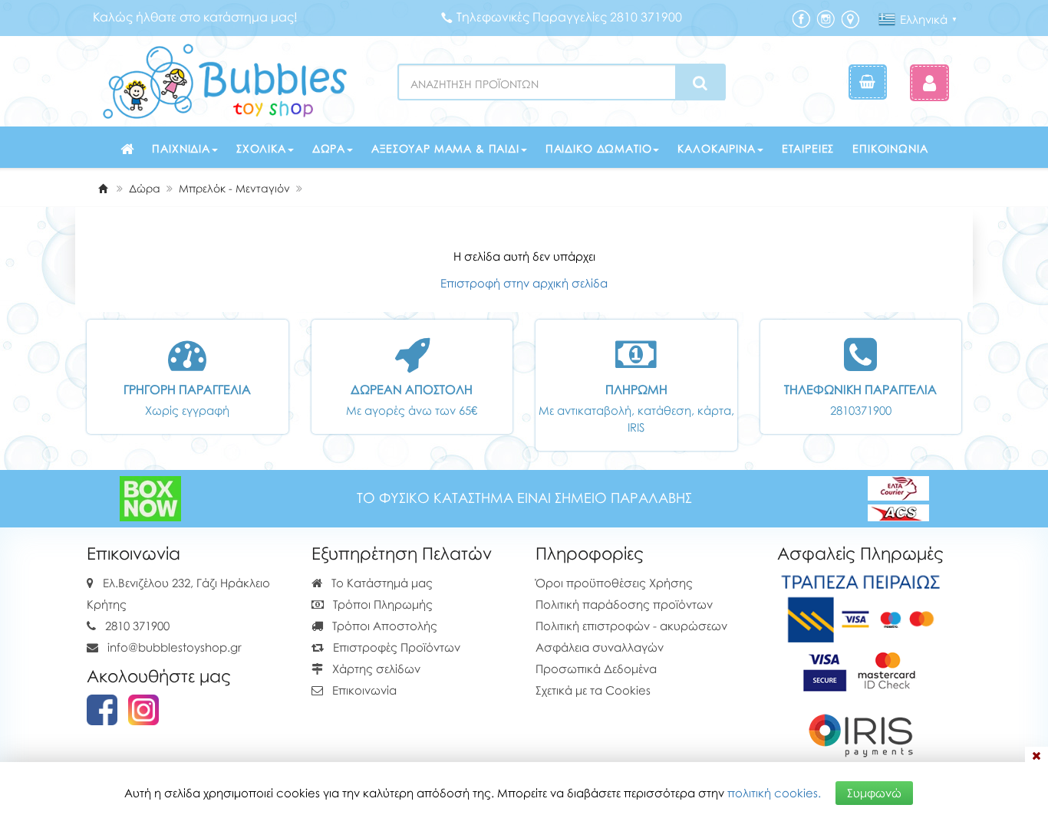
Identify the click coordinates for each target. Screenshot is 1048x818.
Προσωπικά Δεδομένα (596, 668)
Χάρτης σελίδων (374, 668)
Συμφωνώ (874, 793)
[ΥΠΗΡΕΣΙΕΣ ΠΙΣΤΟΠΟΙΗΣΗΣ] (860, 669)
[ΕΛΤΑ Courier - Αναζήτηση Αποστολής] (898, 497)
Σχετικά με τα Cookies (593, 690)
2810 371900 (137, 625)
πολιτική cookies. (774, 793)
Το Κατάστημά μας (380, 583)
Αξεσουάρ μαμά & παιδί (445, 148)
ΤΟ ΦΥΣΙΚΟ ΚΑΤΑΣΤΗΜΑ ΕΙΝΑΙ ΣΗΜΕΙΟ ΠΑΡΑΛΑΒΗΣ (524, 498)
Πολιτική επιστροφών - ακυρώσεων (631, 625)
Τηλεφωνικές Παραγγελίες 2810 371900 (569, 17)
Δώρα (328, 148)
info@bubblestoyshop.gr (174, 647)
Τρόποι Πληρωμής (381, 604)
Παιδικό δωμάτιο (598, 148)
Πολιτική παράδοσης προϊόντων (624, 604)
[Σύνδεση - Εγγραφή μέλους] (929, 82)
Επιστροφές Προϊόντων (395, 647)
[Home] (102, 188)
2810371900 (860, 410)
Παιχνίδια (181, 148)
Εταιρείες (808, 148)
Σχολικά (261, 148)
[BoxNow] (150, 497)
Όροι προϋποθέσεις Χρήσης (614, 583)
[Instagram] (825, 18)
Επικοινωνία (890, 148)
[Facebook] (801, 18)
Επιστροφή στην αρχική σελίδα (524, 283)
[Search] (700, 82)
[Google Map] (850, 18)
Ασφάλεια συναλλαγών (600, 647)
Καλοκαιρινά (716, 148)
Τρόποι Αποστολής (383, 625)
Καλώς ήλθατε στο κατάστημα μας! (195, 17)
